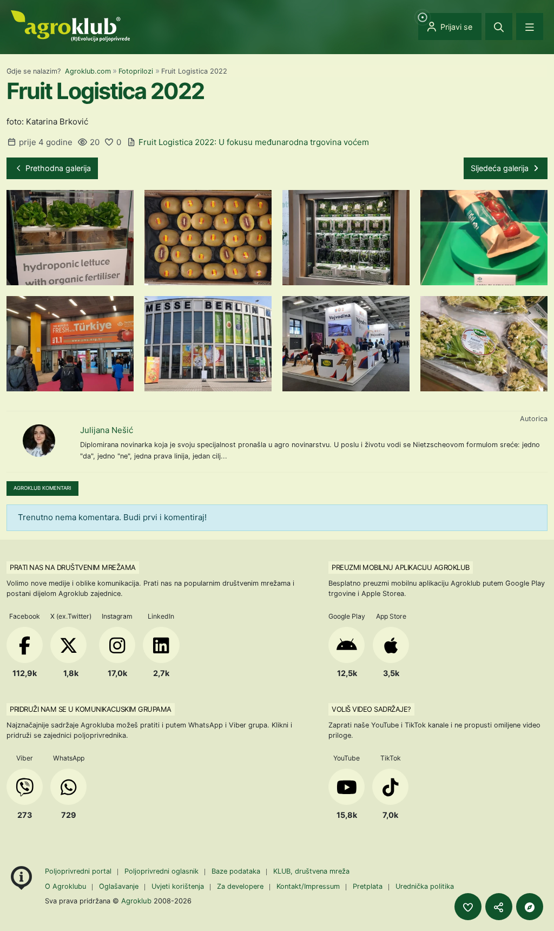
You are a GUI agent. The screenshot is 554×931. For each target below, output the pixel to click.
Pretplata (367, 886)
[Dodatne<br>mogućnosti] (529, 906)
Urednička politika (424, 886)
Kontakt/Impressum (308, 886)
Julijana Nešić (106, 430)
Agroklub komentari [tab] (42, 488)
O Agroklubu (65, 886)
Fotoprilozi (135, 71)
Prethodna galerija (57, 168)
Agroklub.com (88, 71)
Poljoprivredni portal (79, 871)
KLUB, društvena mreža (311, 871)
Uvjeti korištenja (177, 886)
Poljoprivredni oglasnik (162, 871)
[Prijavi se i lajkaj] (468, 906)
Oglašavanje (118, 886)
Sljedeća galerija (501, 168)
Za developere (240, 886)
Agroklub (136, 900)
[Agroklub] (70, 25)
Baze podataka (237, 871)
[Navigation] (529, 26)
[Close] (498, 26)
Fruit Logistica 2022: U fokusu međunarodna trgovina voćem (253, 142)
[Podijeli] (498, 906)
